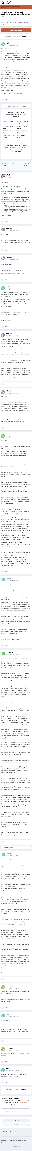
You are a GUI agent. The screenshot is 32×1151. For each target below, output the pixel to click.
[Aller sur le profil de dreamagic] (3, 436)
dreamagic (10, 435)
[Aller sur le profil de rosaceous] (3, 987)
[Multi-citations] (2, 100)
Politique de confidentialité (9, 1140)
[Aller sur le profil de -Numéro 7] (3, 229)
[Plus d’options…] (29, 44)
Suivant (24, 36)
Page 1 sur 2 (17, 36)
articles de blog (19, 150)
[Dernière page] (29, 36)
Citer (6, 99)
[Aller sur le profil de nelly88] (3, 44)
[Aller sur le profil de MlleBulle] (3, 258)
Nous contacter (16, 1146)
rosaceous (10, 986)
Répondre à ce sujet (16, 30)
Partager (16, 1120)
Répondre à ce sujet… (11, 1111)
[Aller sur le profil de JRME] (3, 176)
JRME (8, 175)
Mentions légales (23, 1140)
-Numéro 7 (10, 228)
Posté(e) (12, 45)
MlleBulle (9, 257)
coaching (18, 151)
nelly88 (5, 21)
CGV (2, 1142)
